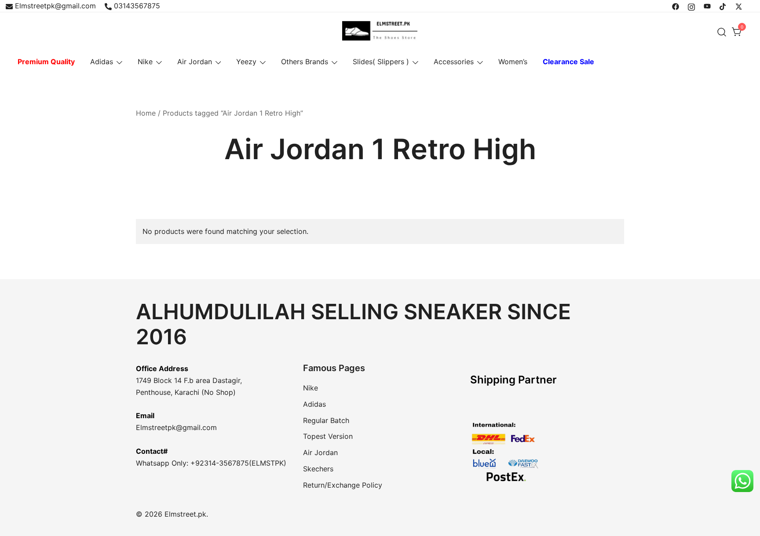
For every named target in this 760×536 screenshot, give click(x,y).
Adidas (101, 61)
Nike (145, 61)
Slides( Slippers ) (381, 61)
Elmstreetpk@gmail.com (55, 5)
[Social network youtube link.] (707, 5)
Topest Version (328, 436)
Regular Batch (326, 420)
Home (146, 113)
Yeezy (246, 61)
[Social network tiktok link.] (723, 5)
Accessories (454, 61)
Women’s (512, 61)
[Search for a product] (721, 32)
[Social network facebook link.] (675, 5)
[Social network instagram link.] (691, 5)
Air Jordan (194, 61)
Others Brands (304, 61)
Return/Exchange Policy (342, 485)
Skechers (318, 468)
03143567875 (137, 5)
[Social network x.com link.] (738, 5)
